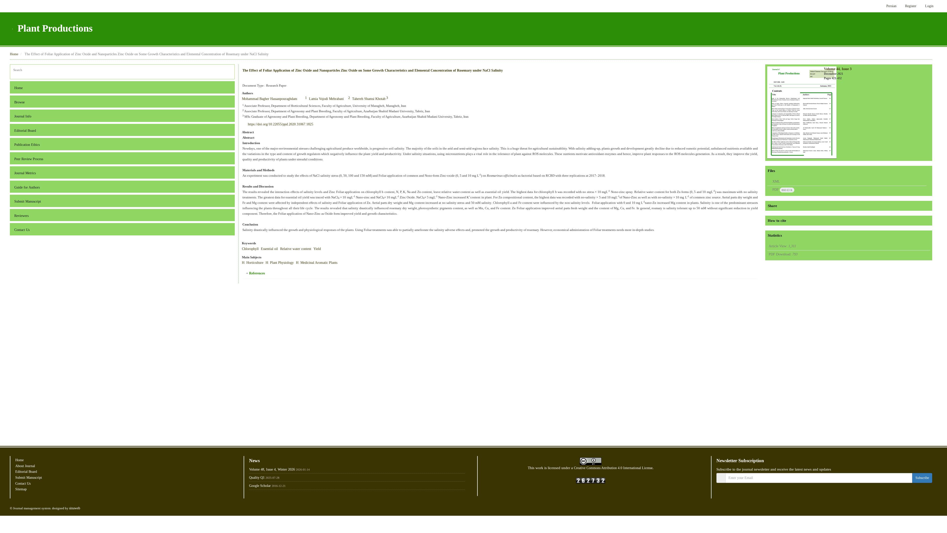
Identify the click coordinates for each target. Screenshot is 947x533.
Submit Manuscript (30, 201)
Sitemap (22, 489)
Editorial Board (26, 130)
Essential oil (273, 249)
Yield (328, 249)
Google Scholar (261, 485)
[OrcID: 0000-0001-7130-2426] (315, 97)
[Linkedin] (907, 495)
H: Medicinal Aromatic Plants (325, 262)
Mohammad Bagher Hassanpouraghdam (275, 98)
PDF (782, 189)
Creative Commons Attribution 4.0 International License (615, 468)
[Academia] (914, 495)
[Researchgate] (922, 495)
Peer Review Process (31, 159)
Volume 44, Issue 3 (839, 69)
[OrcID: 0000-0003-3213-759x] (365, 97)
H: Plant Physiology (284, 262)
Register (908, 6)
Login (928, 6)
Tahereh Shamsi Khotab (392, 98)
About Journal (26, 466)
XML (775, 181)
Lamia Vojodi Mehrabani (342, 98)
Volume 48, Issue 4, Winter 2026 (275, 469)
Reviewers (22, 215)
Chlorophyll (251, 249)
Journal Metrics (26, 173)
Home (14, 54)
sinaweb (82, 508)
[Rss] (929, 495)
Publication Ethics (29, 144)
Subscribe (920, 478)
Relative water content (303, 249)
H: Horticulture (254, 262)
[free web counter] (590, 480)
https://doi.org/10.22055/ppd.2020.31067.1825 (287, 124)
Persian (887, 6)
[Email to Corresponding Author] (311, 98)
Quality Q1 (258, 477)
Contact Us (23, 230)
